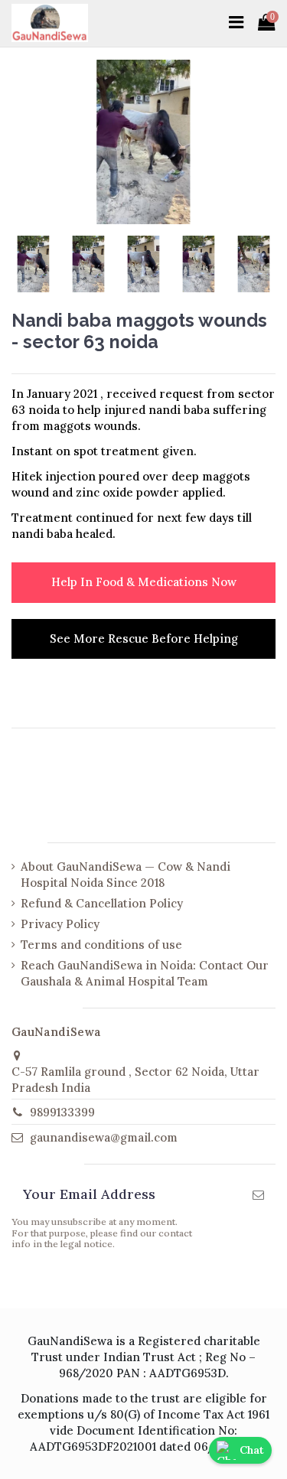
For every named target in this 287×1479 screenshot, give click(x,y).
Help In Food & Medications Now (143, 582)
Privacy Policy (60, 924)
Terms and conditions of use (101, 944)
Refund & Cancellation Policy (102, 903)
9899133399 (62, 1112)
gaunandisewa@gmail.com (104, 1137)
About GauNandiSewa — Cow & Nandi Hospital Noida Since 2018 (125, 874)
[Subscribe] (258, 1195)
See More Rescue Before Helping (144, 638)
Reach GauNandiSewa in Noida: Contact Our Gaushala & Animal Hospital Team (145, 973)
